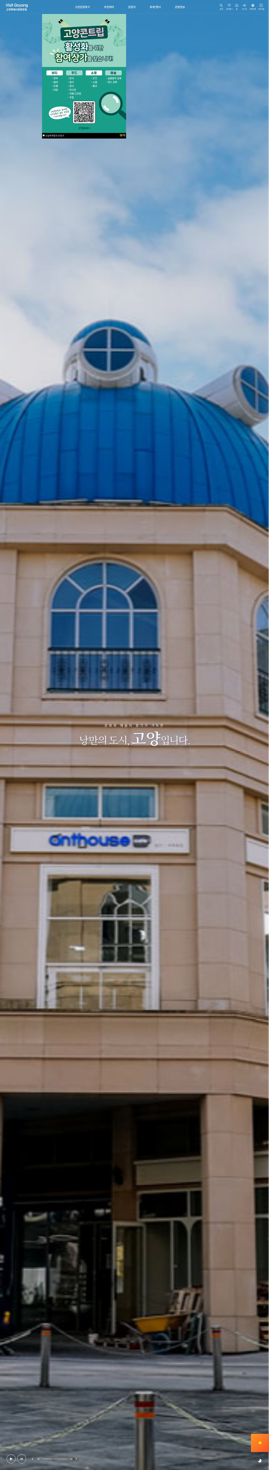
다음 (76, 1458)
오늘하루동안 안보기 (54, 135)
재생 (11, 1458)
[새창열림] (84, 73)
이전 (32, 1458)
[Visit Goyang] (17, 7)
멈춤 (21, 1458)
